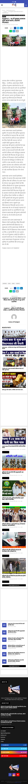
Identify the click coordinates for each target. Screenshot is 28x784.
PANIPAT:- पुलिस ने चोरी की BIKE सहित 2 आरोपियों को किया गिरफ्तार (14, 309)
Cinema (3, 739)
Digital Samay (18, 782)
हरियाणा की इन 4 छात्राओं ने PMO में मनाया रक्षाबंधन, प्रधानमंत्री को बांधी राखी (13, 721)
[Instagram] (14, 774)
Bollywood (3, 735)
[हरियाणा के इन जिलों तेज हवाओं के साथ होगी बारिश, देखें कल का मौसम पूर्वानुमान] (14, 566)
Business (3, 737)
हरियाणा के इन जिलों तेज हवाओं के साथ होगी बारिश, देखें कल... (13, 576)
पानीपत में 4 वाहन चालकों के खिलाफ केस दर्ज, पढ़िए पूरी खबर (13, 369)
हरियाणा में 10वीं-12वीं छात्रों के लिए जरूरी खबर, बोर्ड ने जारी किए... (12, 498)
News (13, 283)
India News (17, 15)
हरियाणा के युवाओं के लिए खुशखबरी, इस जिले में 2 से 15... (12, 472)
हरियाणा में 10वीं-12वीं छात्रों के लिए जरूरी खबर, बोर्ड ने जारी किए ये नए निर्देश (13, 714)
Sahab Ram (6, 475)
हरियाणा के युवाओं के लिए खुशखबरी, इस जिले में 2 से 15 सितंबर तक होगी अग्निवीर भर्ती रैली (13, 707)
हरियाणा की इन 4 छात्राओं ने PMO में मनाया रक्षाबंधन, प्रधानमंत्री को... (13, 524)
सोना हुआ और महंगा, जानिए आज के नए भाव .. (12, 389)
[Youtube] (17, 774)
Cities (2, 741)
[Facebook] (10, 774)
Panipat (4, 16)
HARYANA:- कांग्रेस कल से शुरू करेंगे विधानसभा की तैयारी (14, 348)
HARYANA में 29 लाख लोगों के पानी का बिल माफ (13, 446)
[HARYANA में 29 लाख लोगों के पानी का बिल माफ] (14, 436)
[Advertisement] (14, 64)
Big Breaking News (6, 15)
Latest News (22, 15)
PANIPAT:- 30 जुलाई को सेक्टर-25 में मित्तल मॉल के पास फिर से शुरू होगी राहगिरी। (14, 300)
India (9, 283)
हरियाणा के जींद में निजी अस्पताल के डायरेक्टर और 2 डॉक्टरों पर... (11, 550)
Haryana (12, 15)
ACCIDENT (3, 731)
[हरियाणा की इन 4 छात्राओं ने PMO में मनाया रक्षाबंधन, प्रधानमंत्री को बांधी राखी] (14, 514)
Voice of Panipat (7, 24)
